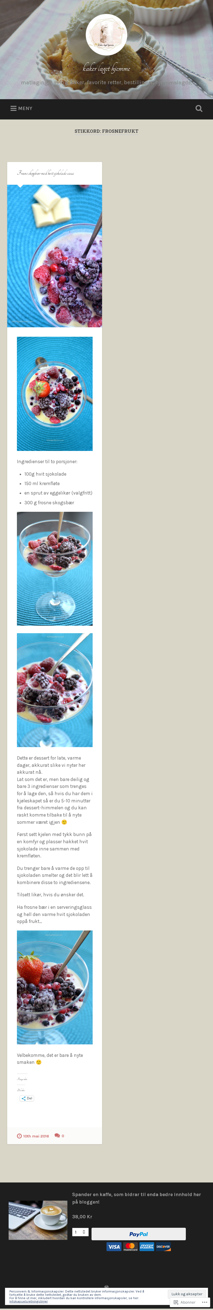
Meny (25, 108)
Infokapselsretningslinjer (28, 1301)
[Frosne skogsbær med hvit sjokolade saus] (54, 256)
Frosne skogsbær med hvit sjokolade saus (45, 173)
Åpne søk (198, 108)
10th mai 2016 (36, 1136)
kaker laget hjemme (106, 68)
